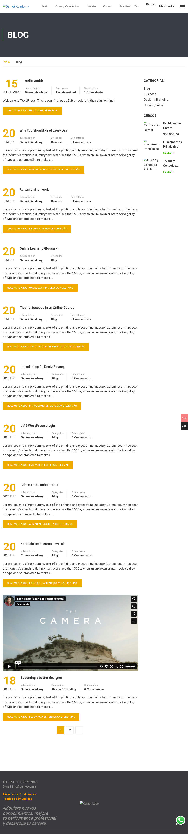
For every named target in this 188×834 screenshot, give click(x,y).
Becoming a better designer (41, 678)
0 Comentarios (81, 142)
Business (56, 142)
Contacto (107, 6)
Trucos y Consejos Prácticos (169, 165)
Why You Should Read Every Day (43, 130)
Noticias (92, 6)
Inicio (45, 6)
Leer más (32, 110)
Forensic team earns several (42, 544)
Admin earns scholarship (39, 485)
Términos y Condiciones (19, 794)
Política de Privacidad (17, 799)
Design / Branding (64, 689)
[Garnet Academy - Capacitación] (16, 6)
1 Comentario (93, 92)
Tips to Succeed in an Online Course (47, 307)
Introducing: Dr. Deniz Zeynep (43, 367)
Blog (54, 260)
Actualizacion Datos (130, 6)
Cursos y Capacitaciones (67, 6)
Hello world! (34, 81)
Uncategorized (66, 92)
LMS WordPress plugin (38, 426)
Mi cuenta (166, 6)
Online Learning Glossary (39, 248)
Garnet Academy (36, 92)
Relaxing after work (34, 189)
